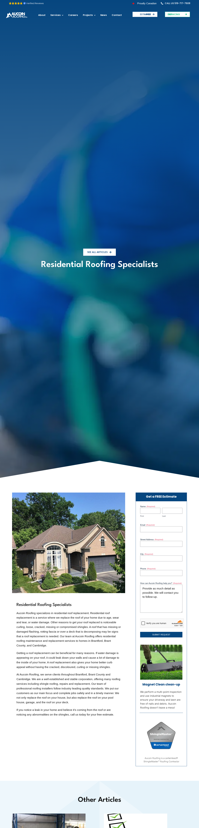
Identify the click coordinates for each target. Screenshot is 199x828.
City (146, 554)
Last (164, 516)
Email (147, 525)
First (142, 516)
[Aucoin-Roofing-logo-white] (17, 13)
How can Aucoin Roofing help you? (161, 583)
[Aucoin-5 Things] (135, 814)
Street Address (151, 539)
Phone (148, 568)
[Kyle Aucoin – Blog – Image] (49, 814)
